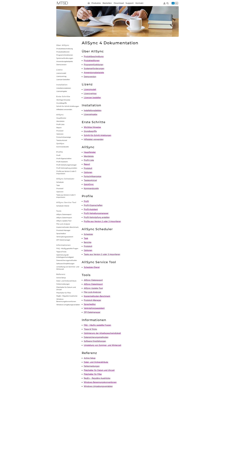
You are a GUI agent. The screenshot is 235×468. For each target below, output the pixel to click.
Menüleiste (60, 121)
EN (176, 3)
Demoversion (61, 64)
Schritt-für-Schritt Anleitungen (67, 106)
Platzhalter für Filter (63, 293)
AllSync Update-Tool (63, 221)
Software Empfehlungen (65, 263)
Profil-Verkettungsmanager (66, 165)
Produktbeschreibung (64, 49)
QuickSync (60, 143)
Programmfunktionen (64, 55)
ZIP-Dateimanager (63, 240)
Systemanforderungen (64, 58)
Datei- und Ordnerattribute (66, 281)
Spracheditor (61, 233)
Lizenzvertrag (61, 76)
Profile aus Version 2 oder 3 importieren (102, 221)
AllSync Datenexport (63, 214)
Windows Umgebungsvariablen (68, 305)
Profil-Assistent (62, 162)
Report (59, 127)
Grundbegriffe (61, 103)
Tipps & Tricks (61, 252)
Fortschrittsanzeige (63, 137)
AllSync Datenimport (64, 217)
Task (58, 185)
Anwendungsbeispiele (64, 61)
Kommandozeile (62, 147)
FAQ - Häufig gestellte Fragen (67, 248)
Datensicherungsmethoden (66, 260)
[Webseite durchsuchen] (168, 3)
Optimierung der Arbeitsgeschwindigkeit (102, 333)
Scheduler (60, 182)
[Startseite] (89, 3)
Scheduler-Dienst (62, 206)
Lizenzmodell (61, 73)
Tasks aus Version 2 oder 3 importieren (102, 254)
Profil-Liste (60, 124)
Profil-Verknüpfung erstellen (66, 168)
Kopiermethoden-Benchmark (67, 227)
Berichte (87, 242)
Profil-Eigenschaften (63, 158)
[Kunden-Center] (164, 3)
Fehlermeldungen (63, 284)
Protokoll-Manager (63, 230)
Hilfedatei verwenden (64, 109)
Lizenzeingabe (61, 91)
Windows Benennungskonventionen (100, 382)
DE (173, 3)
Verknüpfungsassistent (64, 237)
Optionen (59, 134)
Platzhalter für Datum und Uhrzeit (99, 370)
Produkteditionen (63, 52)
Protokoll (59, 131)
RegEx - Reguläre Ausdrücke (66, 296)
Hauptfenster (61, 118)
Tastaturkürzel (61, 140)
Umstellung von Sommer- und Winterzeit (102, 345)
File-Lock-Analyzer (63, 224)
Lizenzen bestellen (63, 79)
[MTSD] (62, 3)
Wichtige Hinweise (63, 100)
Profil (58, 155)
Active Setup (61, 278)
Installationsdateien (63, 88)
